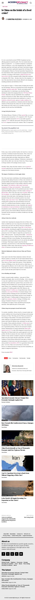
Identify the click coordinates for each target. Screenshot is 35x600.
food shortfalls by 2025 (13, 343)
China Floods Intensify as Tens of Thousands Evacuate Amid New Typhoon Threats (16, 449)
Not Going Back (28, 517)
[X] (7, 24)
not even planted (5, 194)
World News (4, 420)
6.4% (18, 118)
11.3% (7, 120)
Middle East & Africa (6, 470)
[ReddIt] (18, 24)
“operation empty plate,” (12, 89)
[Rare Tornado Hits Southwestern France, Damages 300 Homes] (17, 413)
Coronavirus (15, 358)
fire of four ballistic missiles (9, 260)
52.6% (4, 122)
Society (28, 358)
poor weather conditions (23, 100)
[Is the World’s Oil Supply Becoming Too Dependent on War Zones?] (17, 488)
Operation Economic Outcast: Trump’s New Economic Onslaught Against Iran (15, 399)
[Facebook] (3, 24)
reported (23, 115)
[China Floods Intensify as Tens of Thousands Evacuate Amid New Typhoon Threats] (17, 438)
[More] (26, 24)
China (10, 358)
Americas (4, 395)
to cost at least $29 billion (12, 291)
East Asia (5, 6)
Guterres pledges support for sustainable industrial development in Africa (9, 520)
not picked (24, 192)
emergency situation (12, 299)
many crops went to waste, (12, 199)
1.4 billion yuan (25, 323)
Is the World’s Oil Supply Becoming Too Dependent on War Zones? (14, 499)
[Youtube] (21, 554)
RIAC (11, 352)
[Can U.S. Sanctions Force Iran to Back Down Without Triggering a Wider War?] (17, 463)
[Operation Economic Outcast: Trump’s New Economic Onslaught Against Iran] (17, 388)
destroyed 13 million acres (12, 290)
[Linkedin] (14, 24)
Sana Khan (4, 427)
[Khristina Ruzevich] (3, 18)
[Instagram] (8, 554)
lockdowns (4, 100)
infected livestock (11, 100)
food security (22, 358)
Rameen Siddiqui (6, 402)
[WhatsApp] (10, 24)
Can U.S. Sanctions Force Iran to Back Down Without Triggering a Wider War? (15, 474)
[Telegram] (22, 24)
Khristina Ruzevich (15, 19)
